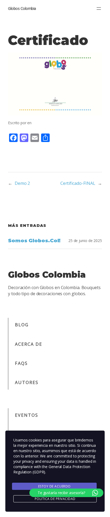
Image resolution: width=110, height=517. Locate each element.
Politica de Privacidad (55, 499)
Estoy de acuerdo (54, 486)
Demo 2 (22, 183)
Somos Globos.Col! (34, 240)
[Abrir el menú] (99, 8)
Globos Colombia (22, 8)
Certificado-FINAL (77, 183)
